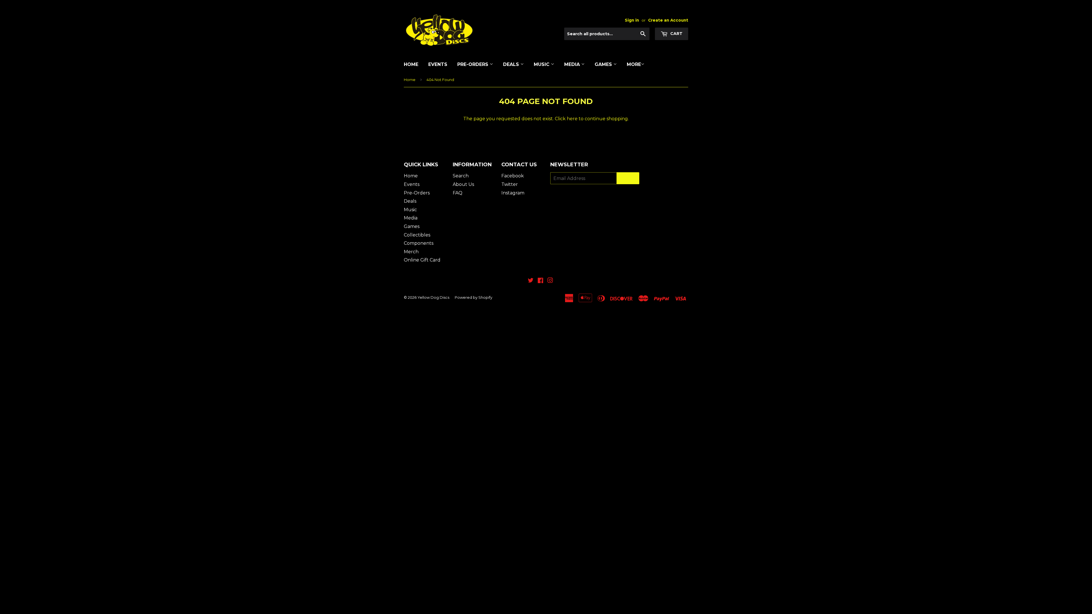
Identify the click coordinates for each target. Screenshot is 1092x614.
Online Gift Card (422, 260)
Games (604, 64)
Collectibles (417, 235)
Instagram (512, 193)
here (572, 118)
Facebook (512, 176)
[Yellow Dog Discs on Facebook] (540, 281)
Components (418, 243)
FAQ (457, 193)
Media (572, 64)
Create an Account (668, 20)
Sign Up (628, 178)
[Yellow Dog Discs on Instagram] (550, 281)
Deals (511, 64)
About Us (463, 184)
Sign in (632, 20)
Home (411, 64)
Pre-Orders (473, 64)
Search (461, 176)
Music (542, 64)
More (634, 64)
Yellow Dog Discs (433, 297)
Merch (411, 251)
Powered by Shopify (473, 297)
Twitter (509, 184)
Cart (675, 33)
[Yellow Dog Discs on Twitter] (530, 281)
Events (437, 64)
